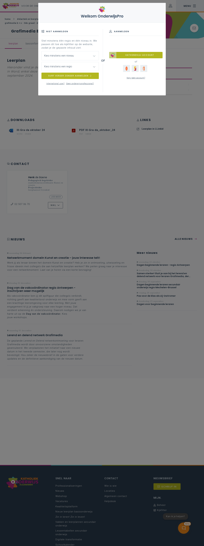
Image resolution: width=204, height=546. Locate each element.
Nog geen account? (136, 78)
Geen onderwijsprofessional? (80, 83)
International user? (55, 83)
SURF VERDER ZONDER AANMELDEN (68, 75)
